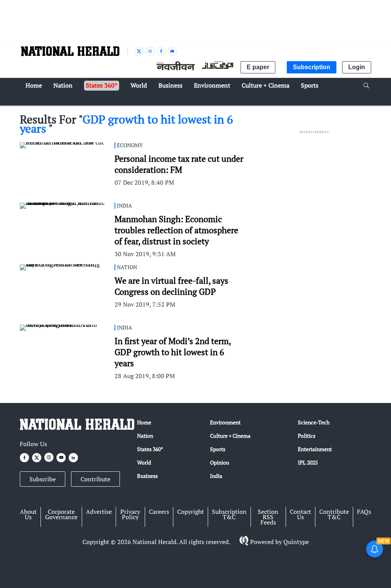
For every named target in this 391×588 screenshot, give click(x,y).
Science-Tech (314, 422)
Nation (145, 435)
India (216, 475)
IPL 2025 (308, 462)
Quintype (296, 542)
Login (356, 67)
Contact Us (300, 514)
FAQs (364, 511)
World (144, 462)
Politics (306, 435)
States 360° (150, 449)
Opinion (219, 462)
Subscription (311, 67)
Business (147, 475)
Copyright (190, 511)
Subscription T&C (229, 514)
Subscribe (42, 479)
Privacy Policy (130, 514)
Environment (225, 422)
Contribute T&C (334, 514)
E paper (258, 67)
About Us (28, 514)
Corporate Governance (61, 514)
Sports (217, 449)
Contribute (95, 479)
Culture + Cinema (230, 435)
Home (144, 422)
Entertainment (315, 449)
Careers (159, 511)
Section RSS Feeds (268, 516)
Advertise (99, 511)
